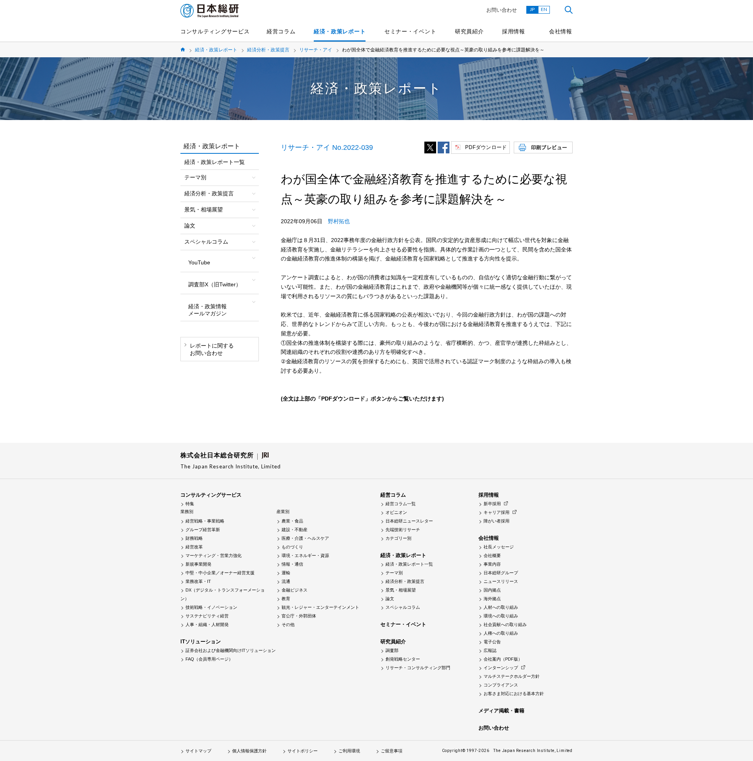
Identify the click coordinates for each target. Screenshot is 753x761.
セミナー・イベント (410, 31)
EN (544, 9)
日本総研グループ (501, 572)
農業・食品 (292, 521)
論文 (390, 598)
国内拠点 (492, 590)
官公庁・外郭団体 (299, 616)
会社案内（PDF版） (503, 659)
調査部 (392, 650)
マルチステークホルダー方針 (512, 676)
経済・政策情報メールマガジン (207, 310)
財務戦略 (194, 538)
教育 (286, 598)
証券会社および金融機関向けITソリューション (231, 650)
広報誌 (490, 650)
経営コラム (281, 31)
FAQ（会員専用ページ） (209, 659)
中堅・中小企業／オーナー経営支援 (220, 572)
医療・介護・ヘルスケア (305, 538)
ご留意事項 (391, 750)
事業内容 (492, 564)
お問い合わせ (501, 10)
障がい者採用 (496, 521)
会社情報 (560, 31)
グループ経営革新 (203, 529)
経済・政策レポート (340, 31)
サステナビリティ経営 (207, 616)
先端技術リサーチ (403, 529)
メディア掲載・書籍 (501, 711)
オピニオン (396, 512)
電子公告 (492, 641)
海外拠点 (492, 598)
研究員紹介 (469, 31)
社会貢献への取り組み (505, 624)
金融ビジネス (294, 590)
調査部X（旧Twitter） (214, 284)
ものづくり (292, 546)
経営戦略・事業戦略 (205, 521)
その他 (288, 624)
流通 (286, 581)
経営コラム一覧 (401, 503)
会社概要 (492, 555)
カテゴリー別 (398, 538)
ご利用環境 (349, 750)
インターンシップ (501, 667)
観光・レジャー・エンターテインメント (320, 607)
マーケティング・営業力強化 (214, 555)
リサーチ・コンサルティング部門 (418, 667)
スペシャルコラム (403, 607)
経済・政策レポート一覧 (214, 162)
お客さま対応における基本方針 (514, 693)
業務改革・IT (198, 581)
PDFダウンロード (486, 147)
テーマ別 (394, 572)
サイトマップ (198, 750)
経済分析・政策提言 (268, 50)
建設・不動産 (294, 529)
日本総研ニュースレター (409, 521)
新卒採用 (492, 503)
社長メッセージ (499, 546)
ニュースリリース (501, 581)
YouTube (199, 262)
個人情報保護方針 (249, 750)
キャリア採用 (496, 512)
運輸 (286, 572)
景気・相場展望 (401, 590)
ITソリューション (200, 641)
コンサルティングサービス (214, 31)
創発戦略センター (403, 659)
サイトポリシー (302, 750)
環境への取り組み (501, 616)
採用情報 (513, 31)
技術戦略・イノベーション (211, 607)
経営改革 (194, 546)
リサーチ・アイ (315, 50)
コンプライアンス (501, 685)
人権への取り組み (501, 633)
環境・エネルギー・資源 (305, 555)
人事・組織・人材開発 (207, 624)
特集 (190, 503)
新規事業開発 (198, 564)
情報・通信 (292, 564)
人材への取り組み (501, 607)
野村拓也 (339, 221)
